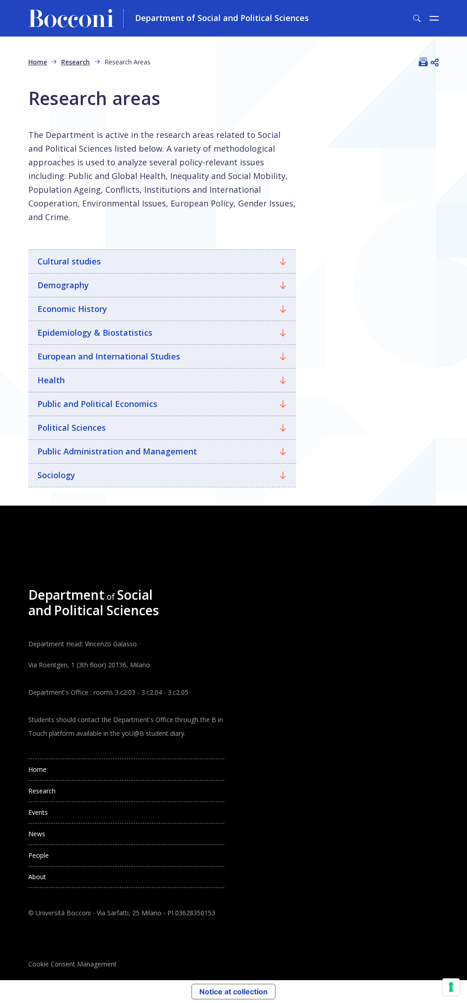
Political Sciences (71, 427)
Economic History (72, 308)
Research (75, 62)
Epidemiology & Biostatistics (94, 332)
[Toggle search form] (416, 18)
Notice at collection (233, 991)
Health (51, 380)
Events (38, 812)
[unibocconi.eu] (76, 18)
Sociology (56, 475)
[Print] (423, 61)
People (38, 855)
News (36, 833)
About (37, 876)
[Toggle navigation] (434, 18)
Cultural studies (69, 261)
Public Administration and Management (117, 451)
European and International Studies (108, 356)
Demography (63, 285)
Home (37, 62)
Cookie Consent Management (72, 964)
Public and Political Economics (97, 403)
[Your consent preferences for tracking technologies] (451, 987)
